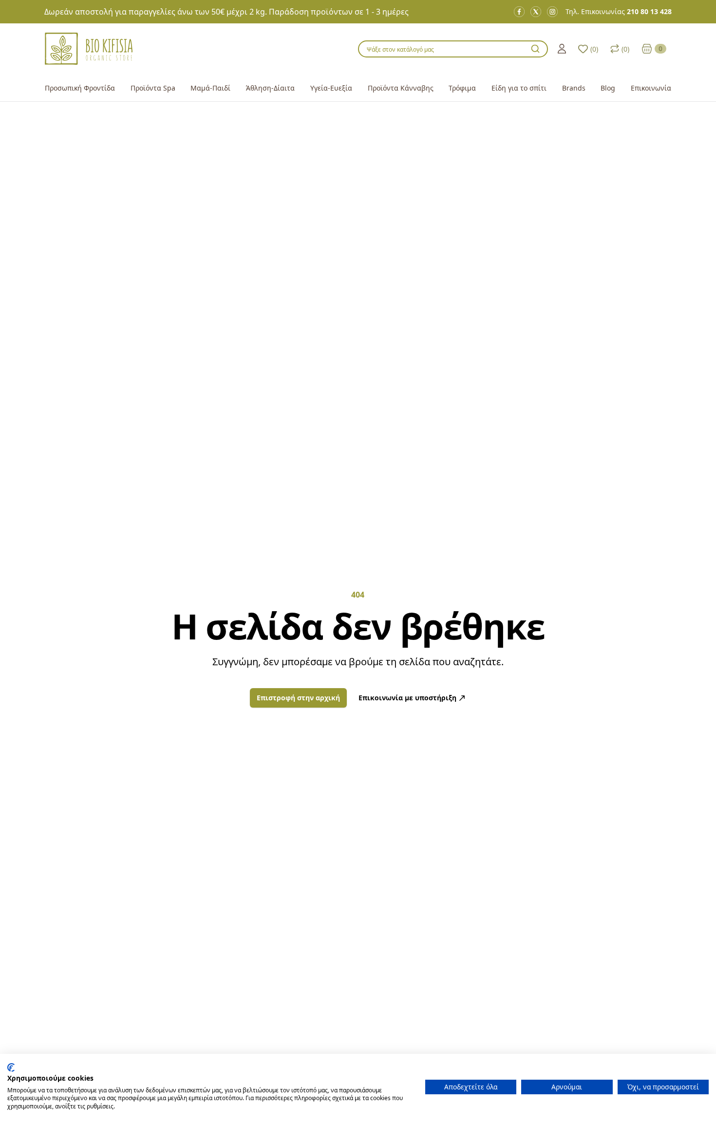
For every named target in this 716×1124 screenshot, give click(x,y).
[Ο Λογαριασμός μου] (562, 48)
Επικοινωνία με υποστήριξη (407, 697)
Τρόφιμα (462, 88)
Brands (573, 88)
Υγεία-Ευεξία (331, 88)
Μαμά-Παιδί (210, 88)
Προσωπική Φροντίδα (80, 88)
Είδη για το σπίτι (518, 88)
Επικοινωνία (651, 88)
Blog (608, 88)
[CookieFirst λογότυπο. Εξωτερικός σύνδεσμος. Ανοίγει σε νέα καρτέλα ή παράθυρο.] (11, 1067)
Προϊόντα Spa (153, 88)
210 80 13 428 (649, 11)
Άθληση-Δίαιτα (270, 88)
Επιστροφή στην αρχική (298, 697)
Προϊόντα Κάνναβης (400, 88)
